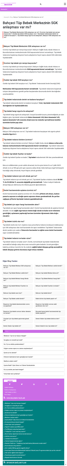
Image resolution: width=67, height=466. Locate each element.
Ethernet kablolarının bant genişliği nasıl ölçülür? (19, 415)
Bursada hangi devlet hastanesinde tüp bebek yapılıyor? (48, 312)
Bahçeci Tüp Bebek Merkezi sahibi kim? (15, 273)
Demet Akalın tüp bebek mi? (12, 326)
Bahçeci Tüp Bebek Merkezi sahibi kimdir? (49, 266)
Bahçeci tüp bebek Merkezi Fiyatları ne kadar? (15, 286)
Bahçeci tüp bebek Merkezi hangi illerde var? (15, 279)
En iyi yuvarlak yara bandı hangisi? (14, 422)
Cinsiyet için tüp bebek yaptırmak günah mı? (16, 319)
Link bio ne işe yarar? (11, 436)
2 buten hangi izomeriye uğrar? (14, 441)
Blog (11, 17)
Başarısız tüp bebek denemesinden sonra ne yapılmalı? (16, 305)
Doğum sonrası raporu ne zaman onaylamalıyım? (19, 410)
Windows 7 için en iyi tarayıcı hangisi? (15, 403)
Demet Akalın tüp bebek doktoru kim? (47, 318)
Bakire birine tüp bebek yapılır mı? (46, 298)
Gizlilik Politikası (9, 387)
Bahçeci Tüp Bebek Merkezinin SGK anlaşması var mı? (29, 17)
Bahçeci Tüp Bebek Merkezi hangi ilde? (48, 278)
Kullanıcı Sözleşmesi (10, 390)
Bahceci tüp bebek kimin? (44, 293)
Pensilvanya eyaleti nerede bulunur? (15, 455)
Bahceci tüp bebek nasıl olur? (12, 293)
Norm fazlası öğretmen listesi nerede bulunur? (18, 434)
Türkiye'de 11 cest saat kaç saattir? (15, 431)
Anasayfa (4, 9)
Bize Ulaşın (8, 394)
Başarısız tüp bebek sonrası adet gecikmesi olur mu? (46, 305)
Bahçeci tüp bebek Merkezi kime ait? (47, 273)
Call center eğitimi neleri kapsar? (14, 452)
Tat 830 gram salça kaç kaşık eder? (15, 429)
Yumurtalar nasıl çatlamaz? (13, 424)
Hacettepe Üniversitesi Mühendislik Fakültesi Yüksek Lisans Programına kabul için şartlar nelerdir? (33, 450)
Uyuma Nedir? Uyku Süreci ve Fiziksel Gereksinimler (19, 419)
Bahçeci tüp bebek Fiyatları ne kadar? (47, 286)
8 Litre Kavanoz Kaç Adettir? (13, 445)
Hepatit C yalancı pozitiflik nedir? (14, 427)
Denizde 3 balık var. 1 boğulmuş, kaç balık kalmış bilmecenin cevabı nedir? (26, 443)
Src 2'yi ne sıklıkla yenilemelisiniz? (14, 408)
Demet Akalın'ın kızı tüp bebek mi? (46, 326)
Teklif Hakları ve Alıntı (10, 392)
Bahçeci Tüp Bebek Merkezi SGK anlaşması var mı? (17, 266)
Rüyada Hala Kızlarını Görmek (13, 457)
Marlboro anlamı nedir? (11, 417)
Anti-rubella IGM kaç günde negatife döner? (17, 448)
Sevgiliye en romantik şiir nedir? (14, 405)
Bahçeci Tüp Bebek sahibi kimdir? (14, 298)
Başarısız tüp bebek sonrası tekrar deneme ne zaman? (17, 312)
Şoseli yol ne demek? (11, 412)
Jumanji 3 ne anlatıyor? (11, 438)
